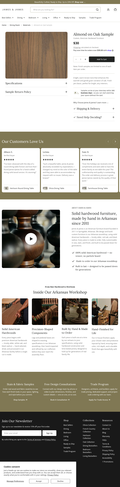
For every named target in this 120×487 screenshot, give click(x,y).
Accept (39, 481)
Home (4, 25)
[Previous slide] (108, 141)
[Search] (97, 9)
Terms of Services (34, 439)
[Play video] (31, 239)
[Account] (108, 9)
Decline (60, 481)
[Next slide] (115, 141)
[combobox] (65, 9)
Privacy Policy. (50, 439)
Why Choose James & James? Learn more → (91, 102)
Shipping (76, 47)
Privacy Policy (53, 475)
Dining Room (15, 25)
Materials (26, 25)
